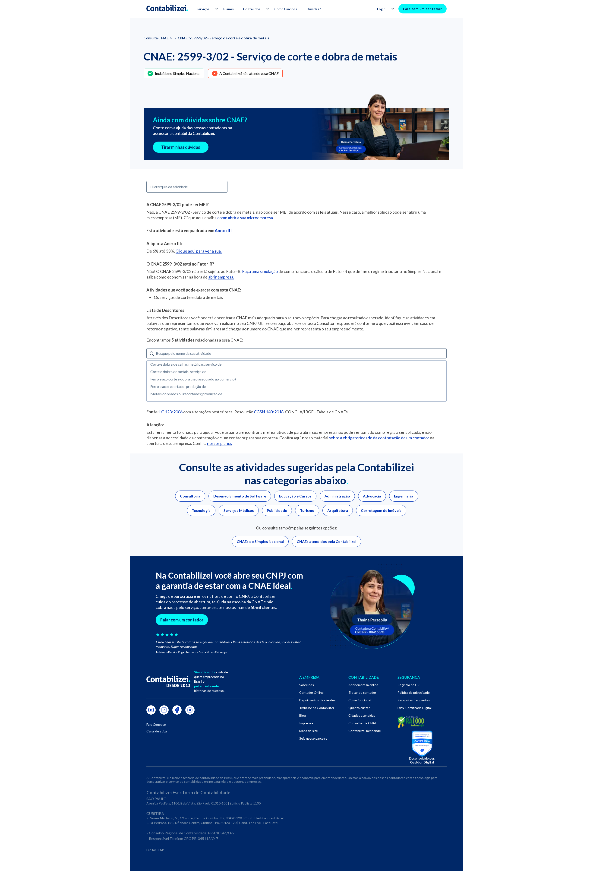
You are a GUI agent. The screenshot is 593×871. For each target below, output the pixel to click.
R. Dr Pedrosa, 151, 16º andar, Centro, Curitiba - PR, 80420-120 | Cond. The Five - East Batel (212, 823)
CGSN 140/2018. (269, 411)
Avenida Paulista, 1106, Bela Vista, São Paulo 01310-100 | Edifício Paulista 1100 (203, 803)
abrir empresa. (221, 276)
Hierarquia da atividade (169, 186)
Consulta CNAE (156, 38)
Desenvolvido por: (422, 760)
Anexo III (223, 230)
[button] (205, 9)
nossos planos (219, 443)
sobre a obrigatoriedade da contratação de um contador (379, 437)
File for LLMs (155, 850)
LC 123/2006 (171, 411)
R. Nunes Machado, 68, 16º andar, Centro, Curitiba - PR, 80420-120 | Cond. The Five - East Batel (215, 818)
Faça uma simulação (260, 271)
